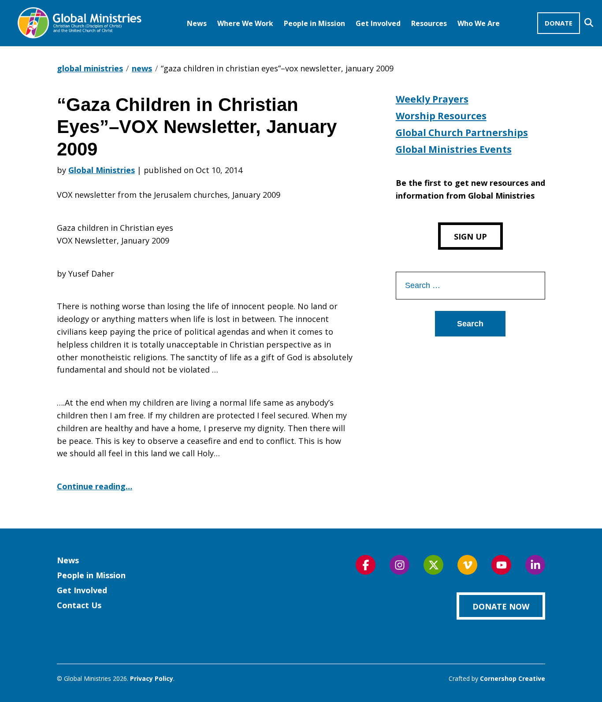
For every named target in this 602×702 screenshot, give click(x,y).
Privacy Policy (151, 678)
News (197, 23)
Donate (558, 22)
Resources (429, 23)
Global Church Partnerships (462, 132)
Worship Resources (441, 116)
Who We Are (478, 23)
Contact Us (79, 605)
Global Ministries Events (454, 149)
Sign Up (470, 236)
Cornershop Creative (512, 678)
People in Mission (314, 23)
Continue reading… (94, 486)
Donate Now (500, 606)
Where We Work (245, 23)
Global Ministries (101, 170)
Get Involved (378, 23)
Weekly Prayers (432, 99)
